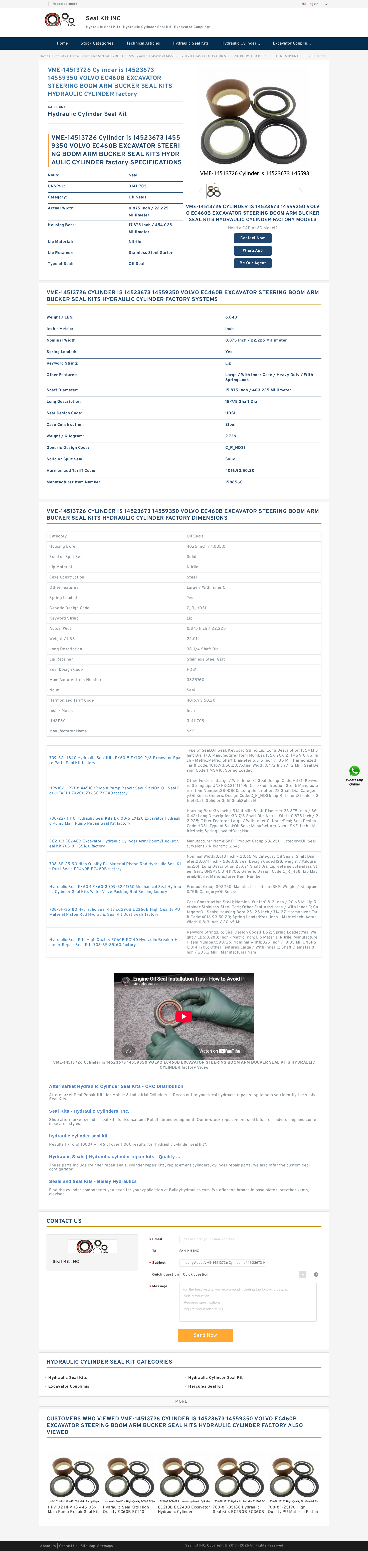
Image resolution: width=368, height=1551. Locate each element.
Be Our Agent (253, 263)
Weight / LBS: (60, 317)
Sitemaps (105, 1546)
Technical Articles (143, 43)
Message (158, 1286)
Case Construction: (65, 424)
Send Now (205, 1335)
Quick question (165, 1275)
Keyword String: (62, 363)
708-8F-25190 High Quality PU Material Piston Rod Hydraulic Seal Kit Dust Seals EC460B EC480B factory (115, 867)
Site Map (88, 1546)
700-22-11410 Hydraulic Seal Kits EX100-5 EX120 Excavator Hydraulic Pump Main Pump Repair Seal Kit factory (114, 821)
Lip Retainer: (61, 252)
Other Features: (62, 375)
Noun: (53, 175)
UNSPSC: (56, 186)
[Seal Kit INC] (59, 19)
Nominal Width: (62, 340)
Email (155, 1239)
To (154, 1251)
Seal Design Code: (64, 413)
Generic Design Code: (68, 447)
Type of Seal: (61, 263)
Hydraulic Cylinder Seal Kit (244, 43)
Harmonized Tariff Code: (71, 470)
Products (59, 56)
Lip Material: (60, 241)
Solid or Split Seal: (65, 459)
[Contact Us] (354, 775)
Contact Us (68, 1546)
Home (62, 43)
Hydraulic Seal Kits (191, 43)
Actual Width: (61, 208)
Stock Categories (97, 43)
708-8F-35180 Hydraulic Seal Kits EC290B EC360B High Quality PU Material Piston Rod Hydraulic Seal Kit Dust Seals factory (114, 912)
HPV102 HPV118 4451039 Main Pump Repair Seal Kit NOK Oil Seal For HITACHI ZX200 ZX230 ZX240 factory (114, 791)
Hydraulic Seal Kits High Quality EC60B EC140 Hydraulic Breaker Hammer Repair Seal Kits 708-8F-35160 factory (114, 943)
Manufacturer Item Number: (74, 482)
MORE (181, 1401)
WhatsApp (253, 250)
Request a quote (65, 4)
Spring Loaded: (61, 352)
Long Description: (64, 401)
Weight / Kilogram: (65, 436)
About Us (48, 1546)
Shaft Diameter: (62, 390)
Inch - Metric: (60, 329)
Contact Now (252, 238)
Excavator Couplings (292, 43)
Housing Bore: (62, 225)
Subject (157, 1263)
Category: (57, 197)
